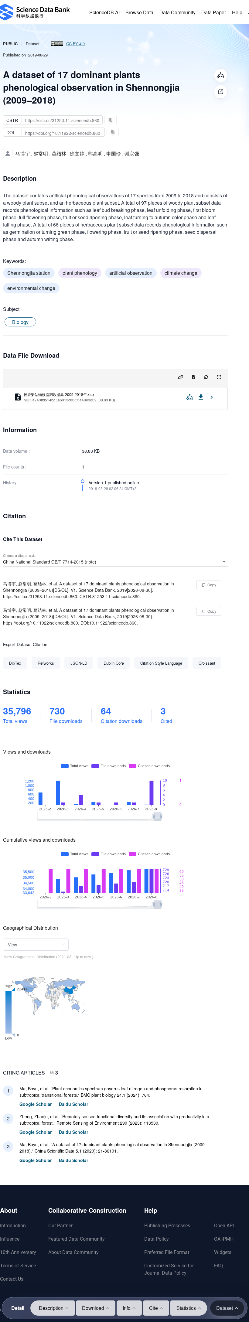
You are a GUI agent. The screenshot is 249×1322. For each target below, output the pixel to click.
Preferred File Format (166, 1252)
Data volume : (16, 451)
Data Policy (156, 1239)
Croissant (207, 663)
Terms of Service (18, 1266)
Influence (9, 1239)
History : (11, 482)
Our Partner (60, 1225)
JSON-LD (78, 663)
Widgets (222, 1252)
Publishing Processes (167, 1225)
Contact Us (11, 1279)
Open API (224, 1225)
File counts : (14, 467)
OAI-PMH (224, 1239)
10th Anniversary (18, 1252)
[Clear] (215, 561)
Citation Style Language (161, 663)
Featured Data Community (76, 1239)
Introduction (13, 1225)
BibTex (15, 663)
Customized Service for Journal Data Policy (169, 1269)
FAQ (218, 1266)
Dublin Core (114, 663)
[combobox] (115, 562)
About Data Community (73, 1252)
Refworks (46, 663)
